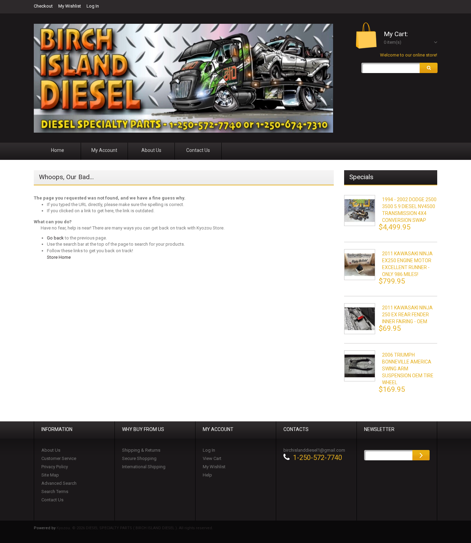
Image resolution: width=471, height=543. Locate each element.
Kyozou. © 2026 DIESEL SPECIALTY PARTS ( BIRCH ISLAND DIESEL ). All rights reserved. (135, 528)
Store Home (59, 257)
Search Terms (54, 491)
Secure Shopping (139, 458)
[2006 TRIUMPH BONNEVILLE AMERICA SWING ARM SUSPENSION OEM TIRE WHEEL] (359, 365)
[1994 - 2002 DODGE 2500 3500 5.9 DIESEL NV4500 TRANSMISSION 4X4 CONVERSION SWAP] (359, 210)
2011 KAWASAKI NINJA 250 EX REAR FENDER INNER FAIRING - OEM (407, 314)
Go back (55, 237)
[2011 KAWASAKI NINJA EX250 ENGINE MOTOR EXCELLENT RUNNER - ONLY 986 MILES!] (359, 264)
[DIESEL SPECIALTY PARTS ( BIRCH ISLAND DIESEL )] (183, 78)
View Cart (212, 458)
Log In (93, 6)
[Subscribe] (421, 455)
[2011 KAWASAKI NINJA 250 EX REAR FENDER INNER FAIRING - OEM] (359, 318)
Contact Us (52, 499)
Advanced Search (59, 483)
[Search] (429, 68)
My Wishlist (69, 6)
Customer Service (58, 458)
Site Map (50, 475)
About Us (50, 450)
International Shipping (144, 466)
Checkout (43, 6)
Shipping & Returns (141, 450)
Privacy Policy (54, 466)
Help (207, 475)
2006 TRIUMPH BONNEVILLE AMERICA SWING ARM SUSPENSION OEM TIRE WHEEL (407, 368)
